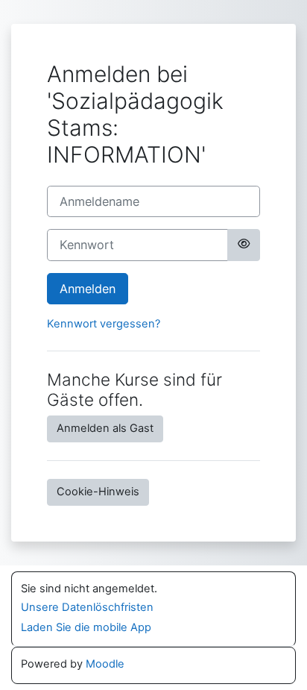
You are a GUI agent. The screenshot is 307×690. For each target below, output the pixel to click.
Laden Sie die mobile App (86, 627)
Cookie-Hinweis (98, 491)
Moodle (105, 664)
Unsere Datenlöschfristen (87, 607)
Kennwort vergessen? (103, 323)
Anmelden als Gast (105, 428)
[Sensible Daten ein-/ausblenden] (243, 244)
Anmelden (87, 288)
